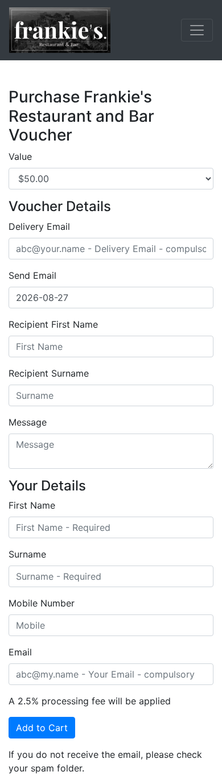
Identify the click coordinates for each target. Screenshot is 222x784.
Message (28, 422)
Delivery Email (39, 226)
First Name (32, 505)
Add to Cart (42, 727)
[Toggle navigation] (197, 30)
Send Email (32, 275)
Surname (27, 554)
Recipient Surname (49, 373)
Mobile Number (42, 603)
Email (20, 652)
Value (20, 156)
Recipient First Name (53, 324)
